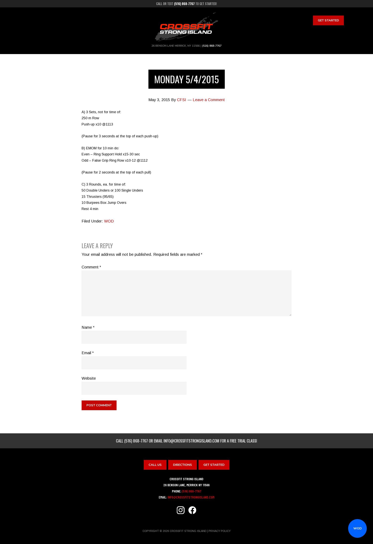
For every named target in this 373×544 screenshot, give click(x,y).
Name (88, 327)
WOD (357, 528)
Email (88, 353)
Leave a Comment (209, 100)
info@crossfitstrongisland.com (191, 441)
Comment (91, 267)
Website (89, 378)
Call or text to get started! (186, 3)
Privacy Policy (220, 531)
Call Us (155, 465)
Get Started (328, 20)
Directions (182, 465)
